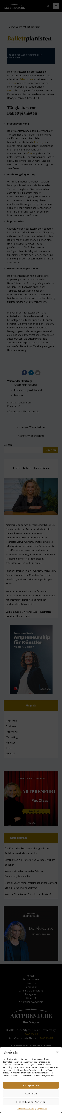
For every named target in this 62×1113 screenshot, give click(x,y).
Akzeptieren (31, 1085)
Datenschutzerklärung (26, 1108)
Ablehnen (31, 1093)
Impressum (42, 1108)
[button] (57, 1052)
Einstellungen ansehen (31, 1101)
